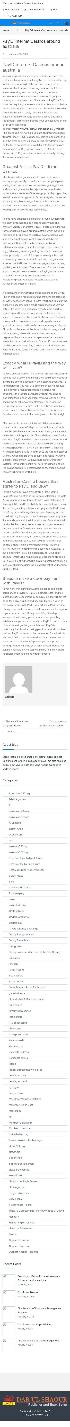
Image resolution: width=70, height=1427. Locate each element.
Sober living (15, 1157)
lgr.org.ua (14, 1087)
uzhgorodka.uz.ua (19, 1193)
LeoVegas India (17, 1075)
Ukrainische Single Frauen (23, 1181)
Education (14, 958)
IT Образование (18, 1022)
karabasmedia (16, 1040)
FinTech (13, 963)
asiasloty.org (16, 834)
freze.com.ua (16, 975)
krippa (12, 1063)
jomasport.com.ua (18, 1034)
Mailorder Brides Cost (21, 1104)
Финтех (13, 1234)
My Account (16, 15)
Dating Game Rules (19, 940)
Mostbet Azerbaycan (20, 1122)
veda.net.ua (15, 1198)
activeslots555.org (19, 811)
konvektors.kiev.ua (19, 1052)
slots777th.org (17, 1146)
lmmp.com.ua (16, 1093)
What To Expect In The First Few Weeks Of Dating (36, 1210)
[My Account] (58, 22)
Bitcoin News (16, 875)
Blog (11, 881)
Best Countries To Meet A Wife (26, 858)
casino (12, 899)
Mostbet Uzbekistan (20, 1128)
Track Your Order (36, 9)
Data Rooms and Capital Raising (35, 1324)
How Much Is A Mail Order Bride (26, 999)
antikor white (16, 828)
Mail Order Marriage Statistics (25, 1099)
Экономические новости (23, 1251)
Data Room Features (29, 1292)
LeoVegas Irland (18, 1081)
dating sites (15, 946)
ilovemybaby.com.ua (20, 1010)
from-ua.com (16, 981)
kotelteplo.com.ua (19, 1057)
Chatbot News (16, 911)
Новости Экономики (20, 1228)
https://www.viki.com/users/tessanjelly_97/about (38, 128)
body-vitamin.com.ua (20, 887)
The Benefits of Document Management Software (40, 1310)
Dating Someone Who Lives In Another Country (35, 952)
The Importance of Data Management (38, 1340)
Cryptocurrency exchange (23, 928)
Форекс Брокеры (19, 1240)
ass (11, 840)
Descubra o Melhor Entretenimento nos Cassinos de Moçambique (39, 1278)
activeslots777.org (19, 817)
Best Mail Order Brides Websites (27, 869)
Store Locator (12, 9)
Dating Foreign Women (21, 934)
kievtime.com (16, 1046)
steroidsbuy (15, 1175)
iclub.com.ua (15, 1005)
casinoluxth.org (17, 905)
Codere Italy (15, 922)
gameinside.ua (17, 993)
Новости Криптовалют (22, 1222)
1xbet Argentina (17, 799)
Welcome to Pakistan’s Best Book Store (23, 3)
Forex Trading (16, 969)
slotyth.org (14, 1151)
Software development (21, 1163)
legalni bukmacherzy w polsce (25, 1069)
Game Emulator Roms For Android (27, 987)
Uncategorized (17, 1187)
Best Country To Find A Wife (24, 864)
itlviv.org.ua (15, 1028)
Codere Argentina (19, 916)
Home (6, 30)
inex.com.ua (15, 1016)
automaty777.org (18, 846)
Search (51, 22)
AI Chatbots (15, 822)
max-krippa (15, 1110)
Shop (55, 9)
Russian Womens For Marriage (25, 1140)
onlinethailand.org (18, 1134)
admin (9, 697)
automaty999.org (18, 852)
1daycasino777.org (19, 793)
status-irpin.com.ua (19, 1169)
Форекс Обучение (19, 1246)
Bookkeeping (16, 893)
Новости (14, 1216)
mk (10, 1116)
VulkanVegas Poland (20, 1204)
